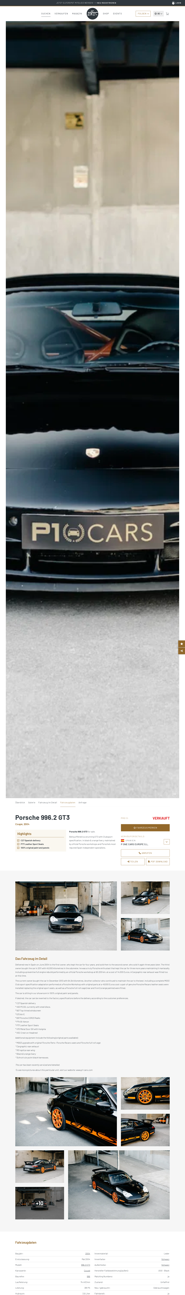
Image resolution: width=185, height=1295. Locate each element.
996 (88, 1276)
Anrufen (146, 853)
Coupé (87, 1270)
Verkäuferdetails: (133, 836)
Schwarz (165, 1259)
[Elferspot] (92, 14)
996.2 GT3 (85, 1265)
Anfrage (82, 802)
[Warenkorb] (167, 14)
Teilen (134, 861)
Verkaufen (61, 13)
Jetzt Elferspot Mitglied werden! (86, 3)
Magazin (77, 13)
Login (178, 3)
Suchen (46, 13)
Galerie (31, 802)
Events (117, 13)
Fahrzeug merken (146, 827)
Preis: (125, 818)
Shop (106, 13)
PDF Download (159, 861)
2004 (87, 1253)
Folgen (142, 13)
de (158, 13)
